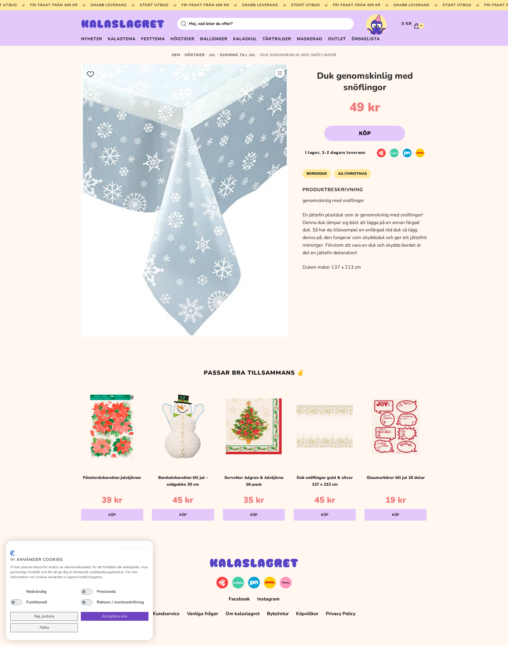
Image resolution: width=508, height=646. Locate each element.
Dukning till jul (238, 55)
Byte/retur (278, 613)
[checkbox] (16, 592)
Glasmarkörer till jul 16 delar (396, 477)
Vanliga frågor (202, 613)
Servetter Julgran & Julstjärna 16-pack (253, 481)
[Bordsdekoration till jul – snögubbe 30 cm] (183, 426)
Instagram (268, 599)
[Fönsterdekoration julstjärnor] (112, 426)
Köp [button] (112, 514)
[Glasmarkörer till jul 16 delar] (396, 426)
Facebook (239, 599)
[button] (280, 73)
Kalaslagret (123, 25)
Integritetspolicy (133, 548)
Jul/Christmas (352, 173)
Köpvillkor (307, 613)
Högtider (195, 55)
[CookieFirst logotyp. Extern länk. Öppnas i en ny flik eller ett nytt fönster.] (12, 553)
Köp (365, 133)
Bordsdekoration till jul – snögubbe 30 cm (183, 481)
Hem (176, 55)
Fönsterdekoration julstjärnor (112, 477)
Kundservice (166, 613)
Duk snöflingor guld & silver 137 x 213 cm (325, 481)
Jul (212, 55)
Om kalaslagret (242, 613)
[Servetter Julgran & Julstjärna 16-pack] (254, 426)
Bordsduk (317, 173)
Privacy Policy (340, 613)
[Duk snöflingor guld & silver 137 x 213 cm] (325, 426)
